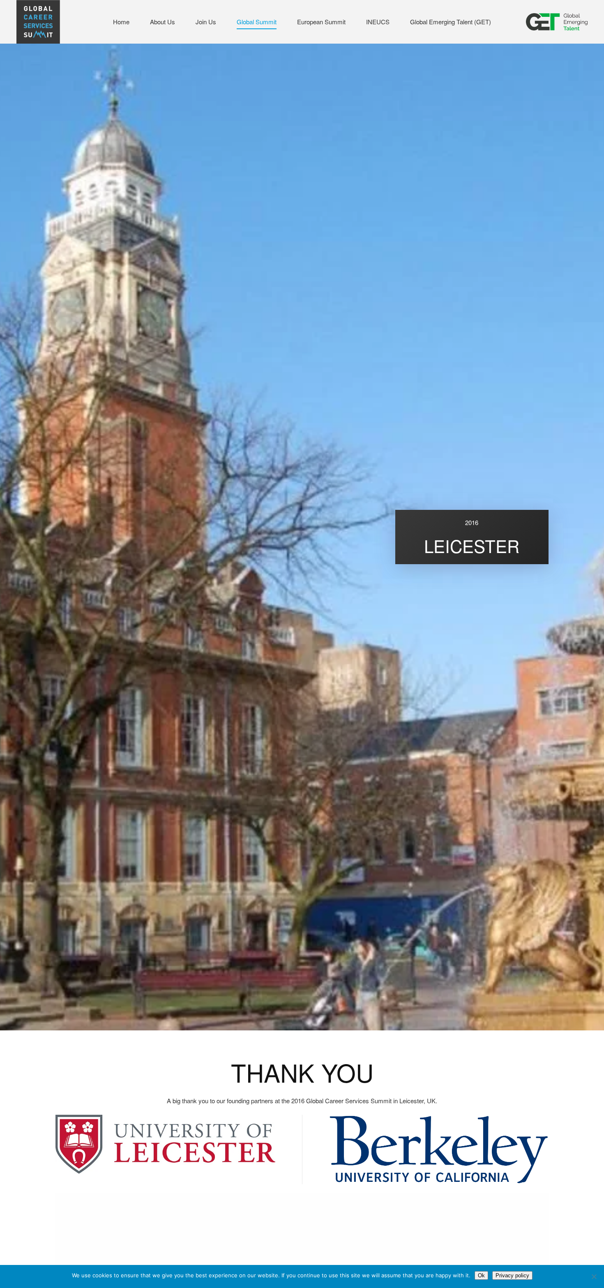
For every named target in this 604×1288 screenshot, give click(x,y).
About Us (162, 21)
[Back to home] (38, 22)
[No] (594, 1276)
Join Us (206, 21)
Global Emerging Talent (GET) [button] (450, 21)
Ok (481, 1275)
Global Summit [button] (257, 21)
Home (121, 21)
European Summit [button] (321, 21)
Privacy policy (512, 1275)
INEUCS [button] (378, 21)
